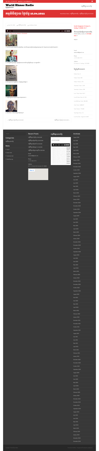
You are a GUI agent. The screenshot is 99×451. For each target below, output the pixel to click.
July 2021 (75, 337)
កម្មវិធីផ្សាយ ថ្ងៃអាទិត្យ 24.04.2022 (15, 120)
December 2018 (76, 438)
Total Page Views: (78, 113)
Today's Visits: (77, 78)
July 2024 (75, 219)
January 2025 (76, 199)
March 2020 (76, 389)
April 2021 (75, 347)
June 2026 (75, 144)
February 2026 (76, 157)
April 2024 (75, 229)
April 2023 (75, 268)
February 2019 (76, 431)
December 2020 (77, 360)
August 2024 (76, 216)
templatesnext (90, 448)
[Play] (7, 31)
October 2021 (76, 327)
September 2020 (77, 369)
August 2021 (76, 333)
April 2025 (75, 190)
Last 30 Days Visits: (78, 97)
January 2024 (76, 239)
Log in (7, 149)
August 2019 (76, 412)
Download (24, 33)
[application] (38, 31)
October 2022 (76, 288)
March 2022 (76, 311)
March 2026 (76, 154)
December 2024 (76, 203)
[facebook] (92, 2)
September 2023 (77, 252)
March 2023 (76, 271)
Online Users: (77, 74)
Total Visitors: (77, 109)
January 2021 (76, 356)
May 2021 (75, 343)
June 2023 (75, 262)
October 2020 (76, 366)
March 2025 (76, 193)
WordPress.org (9, 159)
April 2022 (75, 307)
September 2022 (77, 291)
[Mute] (65, 31)
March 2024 (76, 232)
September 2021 (77, 330)
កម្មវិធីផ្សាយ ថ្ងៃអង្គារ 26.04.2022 (62, 120)
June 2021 (75, 340)
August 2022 (76, 294)
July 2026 (75, 141)
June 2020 (75, 379)
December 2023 (77, 242)
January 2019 (76, 435)
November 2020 (77, 363)
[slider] (68, 30)
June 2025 (75, 183)
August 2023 (76, 255)
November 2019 (77, 402)
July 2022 (75, 297)
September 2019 (77, 409)
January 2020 (76, 396)
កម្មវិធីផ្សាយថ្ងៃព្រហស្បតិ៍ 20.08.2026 (36, 150)
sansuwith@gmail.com (79, 52)
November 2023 (77, 245)
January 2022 (76, 317)
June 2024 (75, 222)
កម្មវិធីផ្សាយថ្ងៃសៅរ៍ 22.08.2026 (35, 144)
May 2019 (75, 422)
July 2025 (75, 180)
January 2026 (76, 160)
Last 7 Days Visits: (78, 93)
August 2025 (76, 177)
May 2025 (75, 186)
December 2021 (76, 320)
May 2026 (75, 147)
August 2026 (76, 137)
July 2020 (75, 376)
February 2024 (76, 235)
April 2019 (75, 425)
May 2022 (75, 304)
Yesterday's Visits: (78, 86)
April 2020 (75, 386)
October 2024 (76, 209)
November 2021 (77, 324)
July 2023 (75, 258)
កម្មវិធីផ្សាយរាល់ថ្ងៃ (86, 6)
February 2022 (76, 314)
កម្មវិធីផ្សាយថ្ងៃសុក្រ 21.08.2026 (35, 147)
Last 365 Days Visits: (79, 101)
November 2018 (77, 441)
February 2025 (76, 196)
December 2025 (77, 163)
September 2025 (77, 173)
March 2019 (76, 428)
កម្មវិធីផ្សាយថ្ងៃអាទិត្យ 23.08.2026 (35, 141)
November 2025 (77, 167)
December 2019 (76, 399)
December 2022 (77, 281)
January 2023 (76, 278)
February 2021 (76, 353)
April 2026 (75, 150)
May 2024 (75, 226)
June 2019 (75, 418)
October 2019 (76, 405)
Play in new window (15, 33)
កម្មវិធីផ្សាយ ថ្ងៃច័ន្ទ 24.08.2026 (35, 137)
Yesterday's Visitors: (78, 89)
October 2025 (76, 170)
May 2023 (75, 265)
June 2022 (75, 301)
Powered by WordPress (72, 448)
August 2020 (76, 373)
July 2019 (75, 415)
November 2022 (77, 284)
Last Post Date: (77, 117)
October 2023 (76, 248)
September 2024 (77, 212)
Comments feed (9, 156)
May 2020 (75, 383)
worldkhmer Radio (33, 25)
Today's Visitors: (78, 82)
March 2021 (76, 350)
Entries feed (9, 153)
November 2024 (77, 206)
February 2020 (76, 392)
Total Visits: (77, 105)
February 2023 (76, 275)
